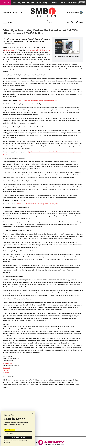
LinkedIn (6, 372)
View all (82, 2)
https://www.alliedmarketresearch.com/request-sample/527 (37, 100)
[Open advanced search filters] (72, 22)
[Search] (68, 22)
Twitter (5, 370)
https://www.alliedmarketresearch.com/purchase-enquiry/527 (37, 204)
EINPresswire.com (10, 50)
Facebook (6, 368)
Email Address (9, 430)
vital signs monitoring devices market (38, 50)
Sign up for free (18, 437)
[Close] (33, 413)
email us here (7, 363)
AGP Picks (5, 3)
